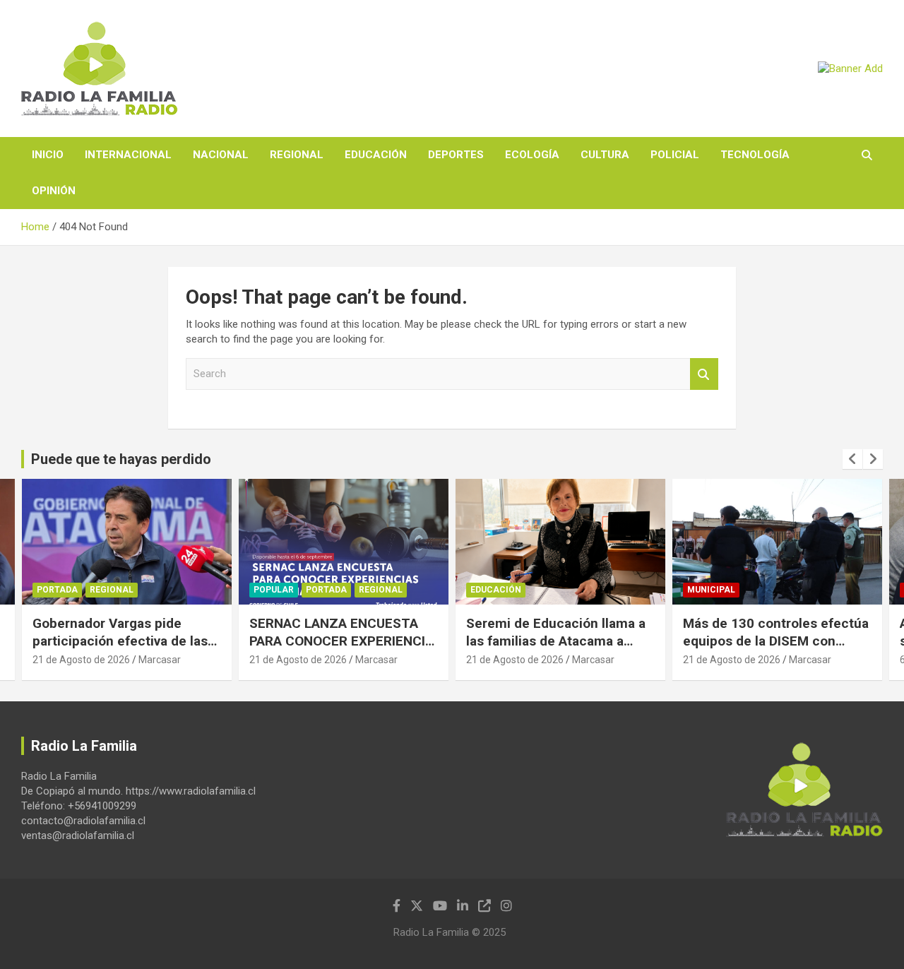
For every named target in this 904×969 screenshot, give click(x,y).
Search (704, 374)
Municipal (711, 590)
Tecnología (755, 154)
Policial (674, 154)
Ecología (532, 154)
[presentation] (852, 459)
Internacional (128, 154)
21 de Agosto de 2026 (81, 659)
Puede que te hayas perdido (121, 459)
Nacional (221, 154)
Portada (57, 590)
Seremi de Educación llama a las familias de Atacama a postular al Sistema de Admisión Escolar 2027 (556, 649)
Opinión (54, 190)
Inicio (48, 154)
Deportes (456, 154)
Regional (296, 154)
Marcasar (159, 659)
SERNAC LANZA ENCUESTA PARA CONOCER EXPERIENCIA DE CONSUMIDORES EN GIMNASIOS (341, 649)
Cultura (605, 154)
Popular (274, 590)
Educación (376, 154)
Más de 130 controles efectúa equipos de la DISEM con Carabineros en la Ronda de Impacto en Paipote (776, 649)
